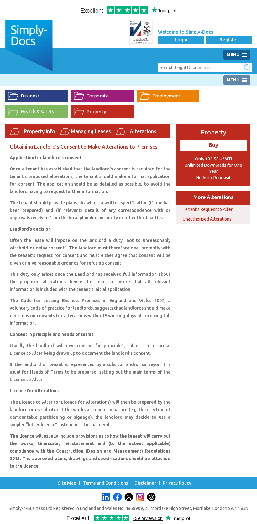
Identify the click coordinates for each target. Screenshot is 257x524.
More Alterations (213, 197)
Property (96, 111)
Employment (166, 95)
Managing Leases (91, 131)
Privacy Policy (177, 483)
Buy (213, 145)
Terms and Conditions (105, 483)
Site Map (67, 483)
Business (30, 95)
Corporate (98, 95)
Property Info (39, 131)
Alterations (143, 131)
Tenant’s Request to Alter (208, 209)
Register (228, 39)
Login (181, 39)
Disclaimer (145, 483)
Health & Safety (37, 111)
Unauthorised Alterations (207, 219)
